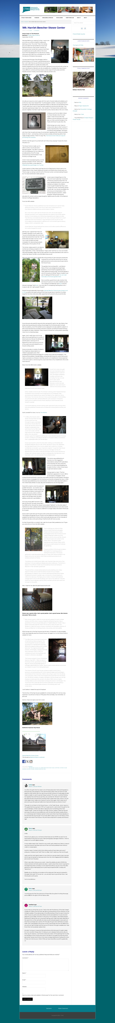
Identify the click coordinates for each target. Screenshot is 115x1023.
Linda (30, 784)
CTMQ (31, 10)
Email (24, 980)
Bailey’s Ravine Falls (79, 89)
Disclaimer (49, 1008)
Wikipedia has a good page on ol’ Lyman (32, 165)
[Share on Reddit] (31, 761)
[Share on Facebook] (23, 761)
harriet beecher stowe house (47, 767)
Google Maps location (33, 35)
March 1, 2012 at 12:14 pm (35, 830)
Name (24, 973)
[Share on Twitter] (27, 761)
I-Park (82, 114)
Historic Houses (30, 769)
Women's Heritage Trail (40, 769)
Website (24, 986)
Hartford (57, 767)
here (60, 283)
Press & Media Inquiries (79, 34)
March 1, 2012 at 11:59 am (35, 786)
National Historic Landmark (37, 757)
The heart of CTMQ (78, 45)
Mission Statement (63, 1008)
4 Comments (36, 30)
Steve (30, 828)
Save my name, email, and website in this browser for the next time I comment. (43, 995)
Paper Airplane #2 (84, 105)
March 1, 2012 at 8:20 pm (35, 890)
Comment (25, 958)
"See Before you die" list (34, 767)
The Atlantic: (43, 412)
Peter (30, 888)
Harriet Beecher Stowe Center (30, 755)
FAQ (80, 102)
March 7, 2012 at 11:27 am (35, 906)
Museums (26, 21)
